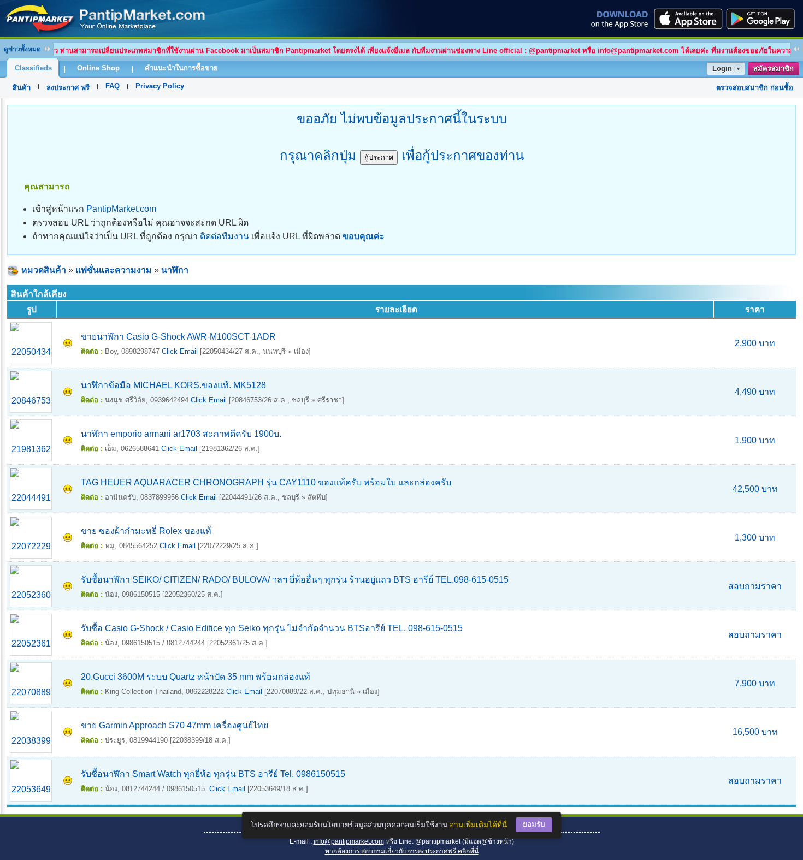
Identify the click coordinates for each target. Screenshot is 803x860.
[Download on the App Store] (687, 18)
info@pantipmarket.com (349, 841)
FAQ (112, 86)
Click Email (180, 351)
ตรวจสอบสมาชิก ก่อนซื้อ (754, 88)
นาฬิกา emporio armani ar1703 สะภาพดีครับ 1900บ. (181, 433)
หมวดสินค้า (43, 270)
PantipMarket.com (121, 208)
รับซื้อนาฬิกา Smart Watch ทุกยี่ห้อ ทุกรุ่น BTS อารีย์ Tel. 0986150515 (213, 774)
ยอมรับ (534, 824)
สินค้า (22, 88)
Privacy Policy (159, 86)
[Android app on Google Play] (763, 18)
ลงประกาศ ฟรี (68, 88)
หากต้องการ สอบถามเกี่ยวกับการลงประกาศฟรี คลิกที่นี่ (402, 851)
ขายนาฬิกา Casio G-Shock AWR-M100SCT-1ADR (178, 336)
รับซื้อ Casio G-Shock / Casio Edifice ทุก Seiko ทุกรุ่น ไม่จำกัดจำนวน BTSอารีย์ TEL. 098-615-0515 (272, 628)
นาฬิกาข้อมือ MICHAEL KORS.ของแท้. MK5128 (173, 385)
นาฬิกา (174, 270)
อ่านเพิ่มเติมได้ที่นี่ (478, 825)
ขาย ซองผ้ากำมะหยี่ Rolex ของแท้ (146, 531)
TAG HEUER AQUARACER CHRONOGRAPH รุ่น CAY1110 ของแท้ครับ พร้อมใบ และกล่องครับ (266, 482)
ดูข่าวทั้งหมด (22, 49)
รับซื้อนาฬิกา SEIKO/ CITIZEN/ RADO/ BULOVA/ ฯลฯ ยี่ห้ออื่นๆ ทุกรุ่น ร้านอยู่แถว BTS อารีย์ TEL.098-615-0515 (295, 579)
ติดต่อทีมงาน (224, 236)
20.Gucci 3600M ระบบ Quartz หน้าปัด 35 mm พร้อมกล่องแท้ (195, 676)
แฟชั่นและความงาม (113, 270)
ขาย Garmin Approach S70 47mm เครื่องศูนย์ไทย (174, 725)
